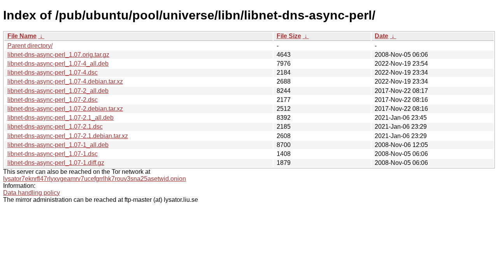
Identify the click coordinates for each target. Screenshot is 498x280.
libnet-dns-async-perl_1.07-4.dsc (52, 72)
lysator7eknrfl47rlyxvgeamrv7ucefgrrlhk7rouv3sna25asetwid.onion (94, 178)
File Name (22, 36)
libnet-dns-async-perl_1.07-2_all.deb (58, 91)
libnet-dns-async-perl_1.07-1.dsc (52, 153)
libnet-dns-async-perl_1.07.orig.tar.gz (58, 54)
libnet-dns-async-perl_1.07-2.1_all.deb (60, 117)
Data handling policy (31, 192)
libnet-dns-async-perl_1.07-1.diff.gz (55, 162)
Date (381, 36)
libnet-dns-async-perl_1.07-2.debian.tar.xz (65, 108)
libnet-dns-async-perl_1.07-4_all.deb (58, 63)
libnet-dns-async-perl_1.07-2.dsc (52, 99)
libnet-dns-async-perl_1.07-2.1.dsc (55, 126)
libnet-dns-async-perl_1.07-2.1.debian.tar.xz (67, 136)
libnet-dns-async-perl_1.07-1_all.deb (58, 145)
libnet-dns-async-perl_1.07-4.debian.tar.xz (65, 81)
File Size (289, 36)
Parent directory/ (30, 45)
